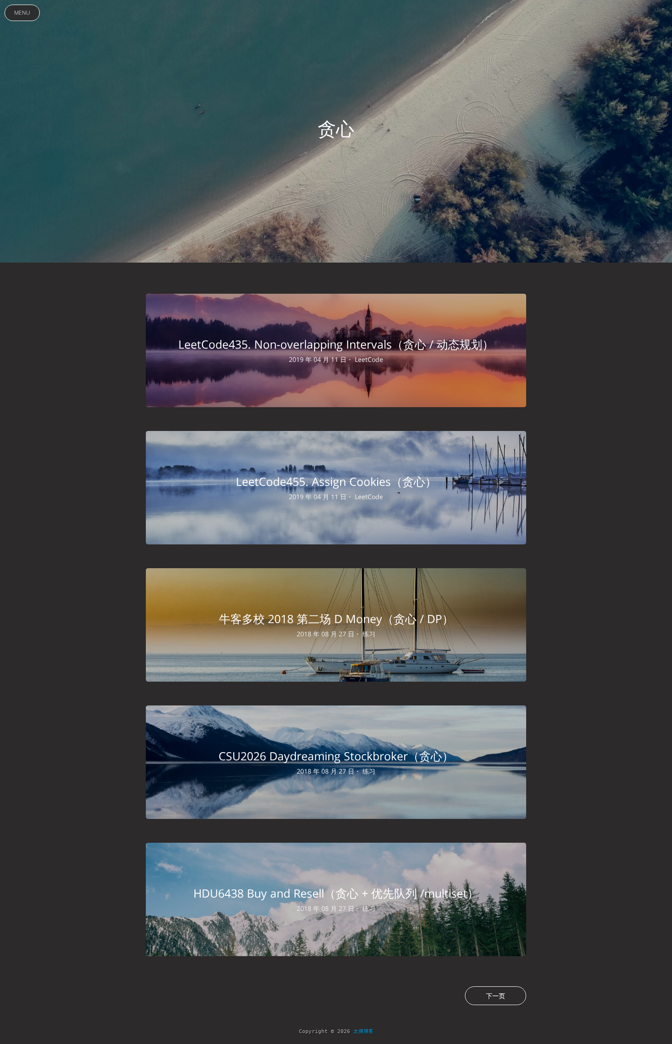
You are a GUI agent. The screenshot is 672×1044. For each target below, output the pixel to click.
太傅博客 (363, 1031)
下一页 (495, 995)
